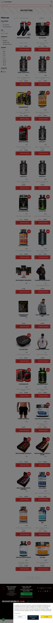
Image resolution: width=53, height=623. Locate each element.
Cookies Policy (17, 613)
